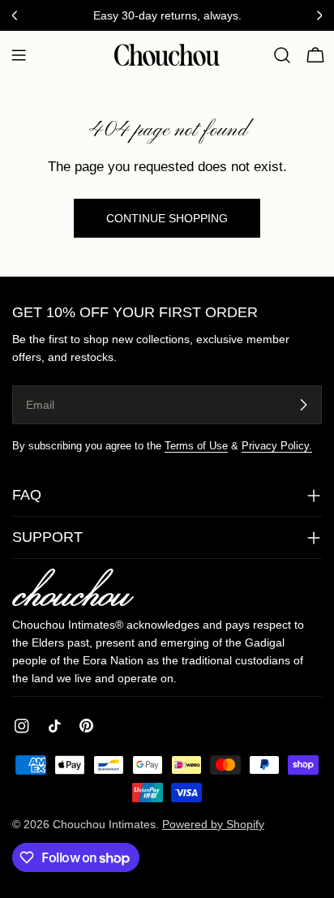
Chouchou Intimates (104, 824)
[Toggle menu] (18, 55)
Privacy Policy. (277, 446)
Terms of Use (196, 446)
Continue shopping (167, 218)
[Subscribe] (303, 405)
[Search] (282, 55)
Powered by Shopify (213, 824)
